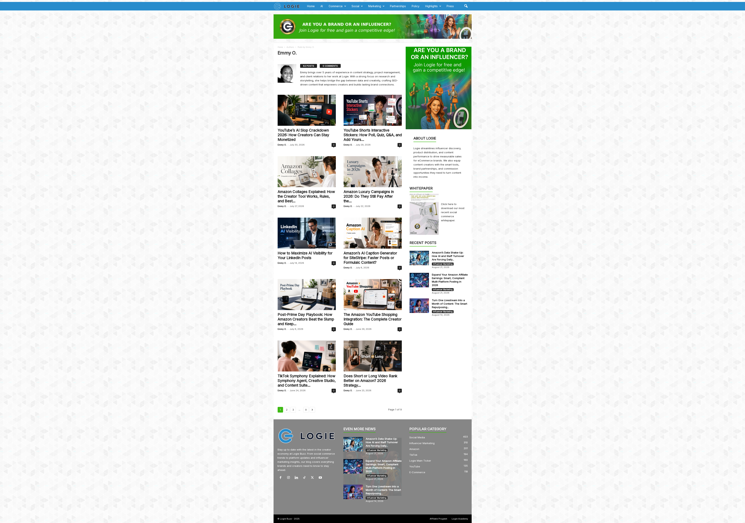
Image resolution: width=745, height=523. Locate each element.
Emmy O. (282, 144)
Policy (415, 6)
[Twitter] (313, 477)
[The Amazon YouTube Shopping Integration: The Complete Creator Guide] (373, 294)
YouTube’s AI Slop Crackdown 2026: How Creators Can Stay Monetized (303, 135)
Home (311, 6)
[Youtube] (320, 477)
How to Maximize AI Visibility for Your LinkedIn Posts (305, 255)
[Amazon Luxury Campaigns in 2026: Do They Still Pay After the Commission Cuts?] (373, 171)
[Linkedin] (297, 477)
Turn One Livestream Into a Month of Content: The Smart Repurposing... (449, 304)
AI (322, 6)
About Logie (424, 138)
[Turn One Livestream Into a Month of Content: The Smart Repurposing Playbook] (419, 305)
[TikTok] (305, 477)
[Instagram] (289, 477)
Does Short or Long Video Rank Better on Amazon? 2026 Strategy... (370, 381)
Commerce (336, 6)
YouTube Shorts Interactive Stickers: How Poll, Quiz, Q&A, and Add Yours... (373, 135)
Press (450, 6)
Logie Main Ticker (420, 460)
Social (355, 6)
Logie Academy (460, 518)
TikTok (413, 454)
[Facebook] (281, 477)
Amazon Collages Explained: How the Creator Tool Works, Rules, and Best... (306, 196)
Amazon (414, 449)
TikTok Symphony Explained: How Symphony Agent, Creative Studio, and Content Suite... (307, 381)
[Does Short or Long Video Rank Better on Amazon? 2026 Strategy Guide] (373, 355)
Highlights (431, 6)
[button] (466, 6)
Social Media (417, 437)
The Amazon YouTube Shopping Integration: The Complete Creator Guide (373, 319)
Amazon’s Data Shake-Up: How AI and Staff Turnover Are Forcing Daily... (448, 256)
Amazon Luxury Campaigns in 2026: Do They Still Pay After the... (369, 196)
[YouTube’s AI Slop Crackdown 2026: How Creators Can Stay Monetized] (307, 110)
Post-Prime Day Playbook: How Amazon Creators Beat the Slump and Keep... (306, 319)
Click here (447, 204)
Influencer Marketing (443, 264)
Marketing (374, 6)
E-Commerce (417, 472)
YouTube (414, 466)
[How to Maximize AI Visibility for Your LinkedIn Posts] (307, 233)
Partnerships (398, 6)
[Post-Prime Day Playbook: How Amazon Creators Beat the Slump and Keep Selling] (307, 294)
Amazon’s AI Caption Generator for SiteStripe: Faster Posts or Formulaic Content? (370, 258)
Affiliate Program (438, 518)
